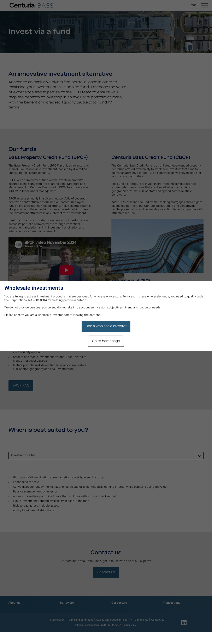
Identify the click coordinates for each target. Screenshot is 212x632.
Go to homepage (106, 341)
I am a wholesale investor (105, 326)
